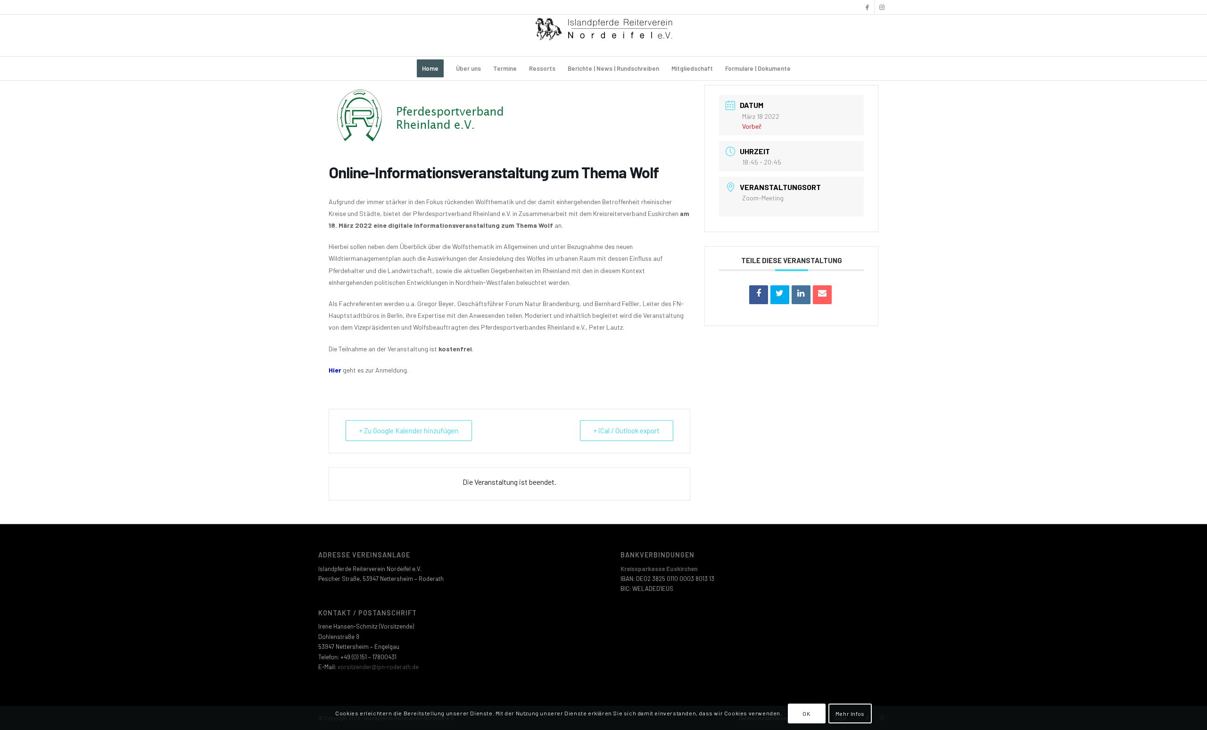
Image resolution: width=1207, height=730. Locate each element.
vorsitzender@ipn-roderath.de (378, 667)
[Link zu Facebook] (867, 7)
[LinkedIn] (801, 294)
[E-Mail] (822, 294)
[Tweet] (779, 294)
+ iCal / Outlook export (627, 430)
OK (806, 713)
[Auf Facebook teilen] (758, 294)
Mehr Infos (850, 713)
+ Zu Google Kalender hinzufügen (408, 430)
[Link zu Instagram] (882, 7)
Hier (335, 370)
